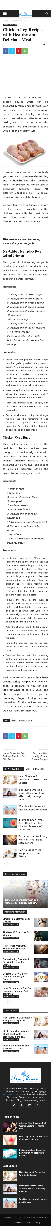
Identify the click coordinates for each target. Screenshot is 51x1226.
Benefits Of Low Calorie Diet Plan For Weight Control (15, 976)
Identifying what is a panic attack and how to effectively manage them (32, 794)
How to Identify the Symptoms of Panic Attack (30, 853)
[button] (4, 13)
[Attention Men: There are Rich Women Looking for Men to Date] (10, 1127)
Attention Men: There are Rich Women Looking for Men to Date (32, 1126)
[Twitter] (12, 51)
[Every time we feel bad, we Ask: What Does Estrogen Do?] (10, 840)
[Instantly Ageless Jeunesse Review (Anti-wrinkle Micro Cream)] (10, 1153)
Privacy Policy (29, 1217)
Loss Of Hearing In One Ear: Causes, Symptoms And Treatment (17, 991)
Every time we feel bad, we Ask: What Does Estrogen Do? (32, 840)
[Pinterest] (19, 51)
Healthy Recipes (25, 720)
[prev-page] (4, 863)
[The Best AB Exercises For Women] (41, 936)
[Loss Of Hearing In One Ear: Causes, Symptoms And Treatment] (41, 992)
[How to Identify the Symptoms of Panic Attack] (10, 853)
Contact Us (41, 1217)
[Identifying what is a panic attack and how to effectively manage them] (10, 793)
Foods (13, 720)
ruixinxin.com (11, 1094)
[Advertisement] (25, 4)
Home (5, 20)
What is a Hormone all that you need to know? (32, 808)
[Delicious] (13, 1105)
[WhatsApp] (25, 51)
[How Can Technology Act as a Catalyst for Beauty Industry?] (25, 894)
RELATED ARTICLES (13, 769)
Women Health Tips (18, 20)
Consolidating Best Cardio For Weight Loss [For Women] (16, 962)
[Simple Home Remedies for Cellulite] (41, 922)
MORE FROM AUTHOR (35, 769)
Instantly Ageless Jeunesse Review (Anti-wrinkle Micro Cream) (32, 1153)
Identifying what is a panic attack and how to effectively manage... (16, 1034)
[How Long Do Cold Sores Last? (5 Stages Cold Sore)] (10, 1140)
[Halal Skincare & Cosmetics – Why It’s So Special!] (10, 779)
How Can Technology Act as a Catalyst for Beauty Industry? (21, 901)
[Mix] (29, 1105)
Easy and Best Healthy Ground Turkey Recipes (39, 756)
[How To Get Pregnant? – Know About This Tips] (41, 949)
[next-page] (9, 863)
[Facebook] (5, 51)
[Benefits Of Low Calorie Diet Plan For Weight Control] (41, 977)
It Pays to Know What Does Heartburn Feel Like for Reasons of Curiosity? (30, 824)
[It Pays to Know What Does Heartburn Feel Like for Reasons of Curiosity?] (10, 823)
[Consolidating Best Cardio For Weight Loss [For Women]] (41, 963)
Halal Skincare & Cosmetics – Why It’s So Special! (32, 780)
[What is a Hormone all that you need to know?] (10, 810)
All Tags (18, 1217)
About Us (8, 1217)
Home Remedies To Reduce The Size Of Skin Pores (14, 756)
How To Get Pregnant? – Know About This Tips (15, 947)
